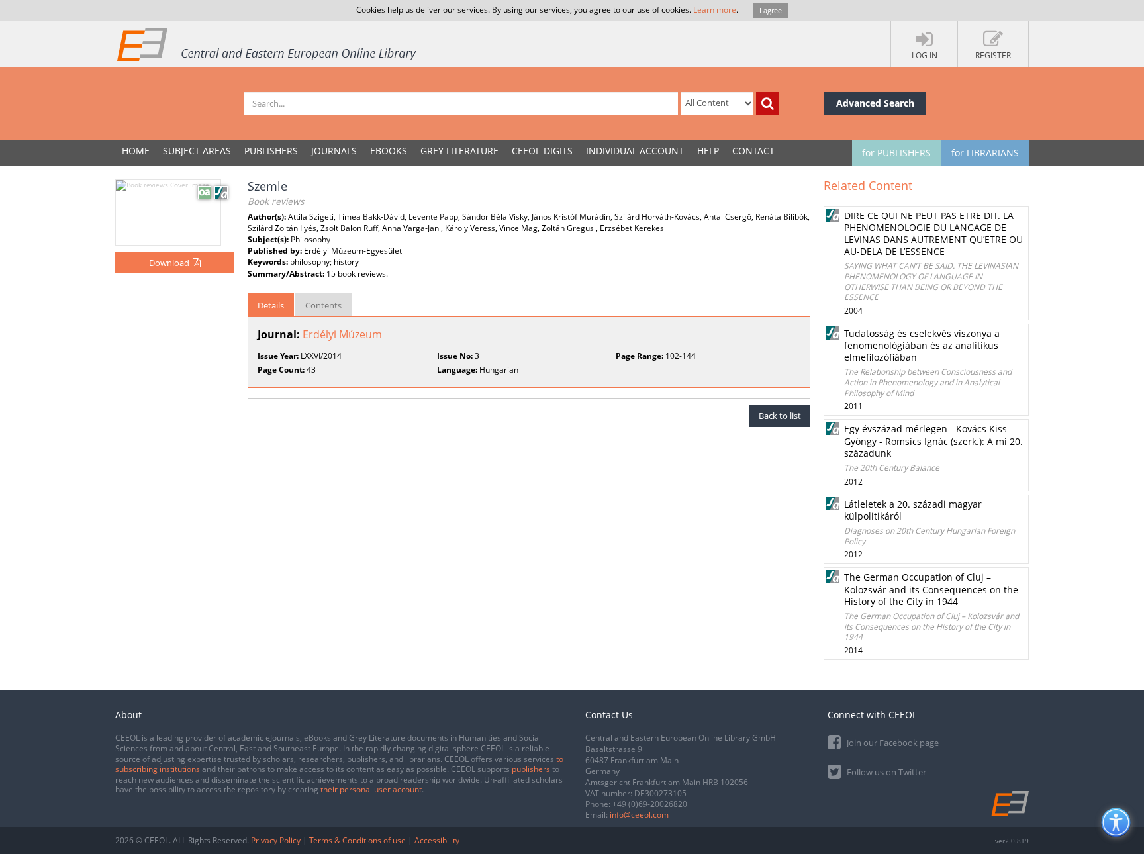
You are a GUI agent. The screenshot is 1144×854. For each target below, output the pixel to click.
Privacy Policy (276, 840)
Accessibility (436, 840)
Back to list (780, 416)
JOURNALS (334, 150)
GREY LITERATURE (459, 150)
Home (136, 150)
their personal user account (371, 789)
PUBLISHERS (271, 150)
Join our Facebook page (892, 743)
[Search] (767, 103)
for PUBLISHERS (896, 152)
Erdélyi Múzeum (342, 334)
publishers (531, 769)
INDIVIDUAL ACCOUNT (635, 150)
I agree (770, 10)
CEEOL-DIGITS (542, 150)
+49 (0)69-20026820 (649, 804)
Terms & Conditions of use (357, 840)
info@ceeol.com (639, 814)
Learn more (714, 9)
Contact (753, 150)
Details (271, 305)
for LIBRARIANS (985, 152)
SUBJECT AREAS (197, 150)
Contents (323, 305)
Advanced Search (875, 103)
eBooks (388, 150)
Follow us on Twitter (885, 772)
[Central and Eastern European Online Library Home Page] (267, 43)
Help (708, 150)
